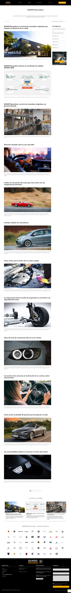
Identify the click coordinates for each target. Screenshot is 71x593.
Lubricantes (54, 41)
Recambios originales (57, 33)
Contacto (50, 2)
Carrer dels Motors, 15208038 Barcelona (22, 569)
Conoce (7, 574)
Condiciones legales (65, 590)
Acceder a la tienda (59, 61)
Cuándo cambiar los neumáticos (16, 223)
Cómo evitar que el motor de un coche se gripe (21, 261)
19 (38, 490)
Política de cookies (58, 590)
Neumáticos (55, 47)
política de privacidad (60, 583)
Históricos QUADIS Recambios (58, 29)
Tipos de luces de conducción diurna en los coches (22, 338)
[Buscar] (50, 21)
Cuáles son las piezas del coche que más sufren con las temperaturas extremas (24, 183)
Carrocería (54, 38)
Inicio (3, 568)
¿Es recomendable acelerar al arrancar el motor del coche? (26, 452)
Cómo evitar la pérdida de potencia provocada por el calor (26, 415)
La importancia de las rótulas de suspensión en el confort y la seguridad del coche (27, 299)
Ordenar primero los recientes (57, 21)
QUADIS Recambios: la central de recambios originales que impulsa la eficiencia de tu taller (26, 27)
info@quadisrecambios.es (23, 571)
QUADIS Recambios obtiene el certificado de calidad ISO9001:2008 (23, 67)
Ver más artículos (39, 578)
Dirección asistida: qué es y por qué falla (19, 145)
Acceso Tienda (62, 2)
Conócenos (39, 2)
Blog (29, 2)
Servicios (20, 2)
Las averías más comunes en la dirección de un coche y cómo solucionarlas (26, 377)
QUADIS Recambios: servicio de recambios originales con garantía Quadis (25, 105)
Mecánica (54, 44)
